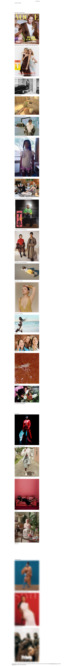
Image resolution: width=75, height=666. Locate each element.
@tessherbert (14, 664)
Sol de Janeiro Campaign (19, 313)
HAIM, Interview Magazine (19, 177)
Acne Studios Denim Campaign (20, 446)
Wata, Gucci (17, 543)
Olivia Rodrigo (17, 384)
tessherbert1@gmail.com (53, 663)
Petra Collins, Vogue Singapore (20, 12)
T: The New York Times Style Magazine (21, 229)
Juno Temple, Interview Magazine (20, 403)
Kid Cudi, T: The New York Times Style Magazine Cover (23, 198)
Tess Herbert (37, 1)
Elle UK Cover (17, 413)
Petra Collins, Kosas (18, 95)
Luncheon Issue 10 (18, 559)
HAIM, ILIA (16, 333)
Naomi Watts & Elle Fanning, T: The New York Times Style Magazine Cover (27, 45)
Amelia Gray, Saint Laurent (19, 77)
